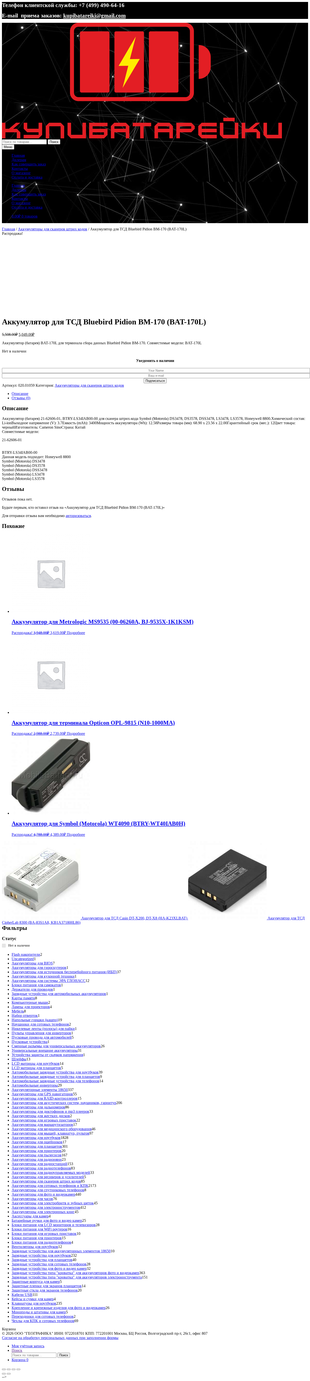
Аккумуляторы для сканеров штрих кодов (52, 229)
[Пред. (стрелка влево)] (4, 1373)
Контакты (20, 168)
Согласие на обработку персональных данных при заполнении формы (60, 1338)
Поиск (54, 142)
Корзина (20, 1360)
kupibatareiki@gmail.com (94, 15)
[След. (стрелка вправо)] (9, 1373)
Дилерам (19, 160)
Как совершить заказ (29, 164)
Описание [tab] (20, 394)
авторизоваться (78, 516)
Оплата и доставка (27, 177)
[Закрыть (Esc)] (18, 1369)
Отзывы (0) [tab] (21, 398)
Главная (18, 155)
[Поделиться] (14, 1369)
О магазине (21, 173)
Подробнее (76, 633)
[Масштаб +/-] (4, 1369)
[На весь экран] (9, 1369)
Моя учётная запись (28, 1346)
